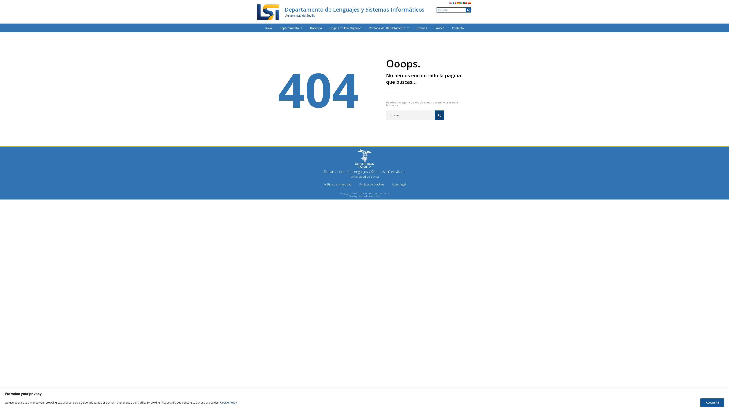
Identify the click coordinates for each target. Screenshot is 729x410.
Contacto (458, 28)
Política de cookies (371, 184)
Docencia (316, 28)
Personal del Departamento (387, 28)
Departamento (289, 28)
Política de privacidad (337, 184)
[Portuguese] (465, 2)
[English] (450, 2)
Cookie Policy (228, 402)
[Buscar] (468, 10)
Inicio (268, 28)
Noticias (422, 28)
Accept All (712, 402)
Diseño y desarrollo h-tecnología (365, 196)
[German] (458, 2)
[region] (364, 399)
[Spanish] (469, 2)
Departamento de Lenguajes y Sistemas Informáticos (354, 9)
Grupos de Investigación (345, 28)
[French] (454, 2)
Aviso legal (399, 184)
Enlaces (439, 28)
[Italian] (462, 2)
